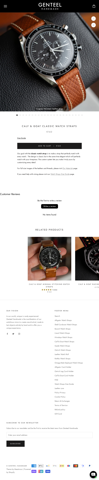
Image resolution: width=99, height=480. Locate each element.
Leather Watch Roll (62, 354)
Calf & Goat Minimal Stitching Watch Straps (49, 285)
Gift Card (58, 414)
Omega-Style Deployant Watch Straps (69, 363)
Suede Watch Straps (62, 346)
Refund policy (60, 409)
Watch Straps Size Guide (60, 174)
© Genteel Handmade (16, 466)
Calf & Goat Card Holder (64, 375)
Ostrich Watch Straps (63, 350)
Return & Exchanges (62, 401)
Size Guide (21, 138)
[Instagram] (19, 333)
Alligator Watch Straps (63, 320)
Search (57, 316)
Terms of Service (61, 405)
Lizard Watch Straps (62, 333)
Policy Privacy (60, 392)
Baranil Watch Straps (63, 329)
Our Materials (68, 168)
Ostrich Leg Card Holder (64, 371)
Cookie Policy (60, 397)
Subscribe (15, 444)
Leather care (59, 388)
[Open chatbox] (93, 474)
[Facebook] (7, 333)
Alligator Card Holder (63, 367)
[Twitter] (13, 333)
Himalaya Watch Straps (63, 337)
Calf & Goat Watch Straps (64, 341)
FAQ (56, 380)
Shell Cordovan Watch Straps (66, 324)
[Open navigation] (5, 6)
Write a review (49, 206)
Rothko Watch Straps (62, 358)
